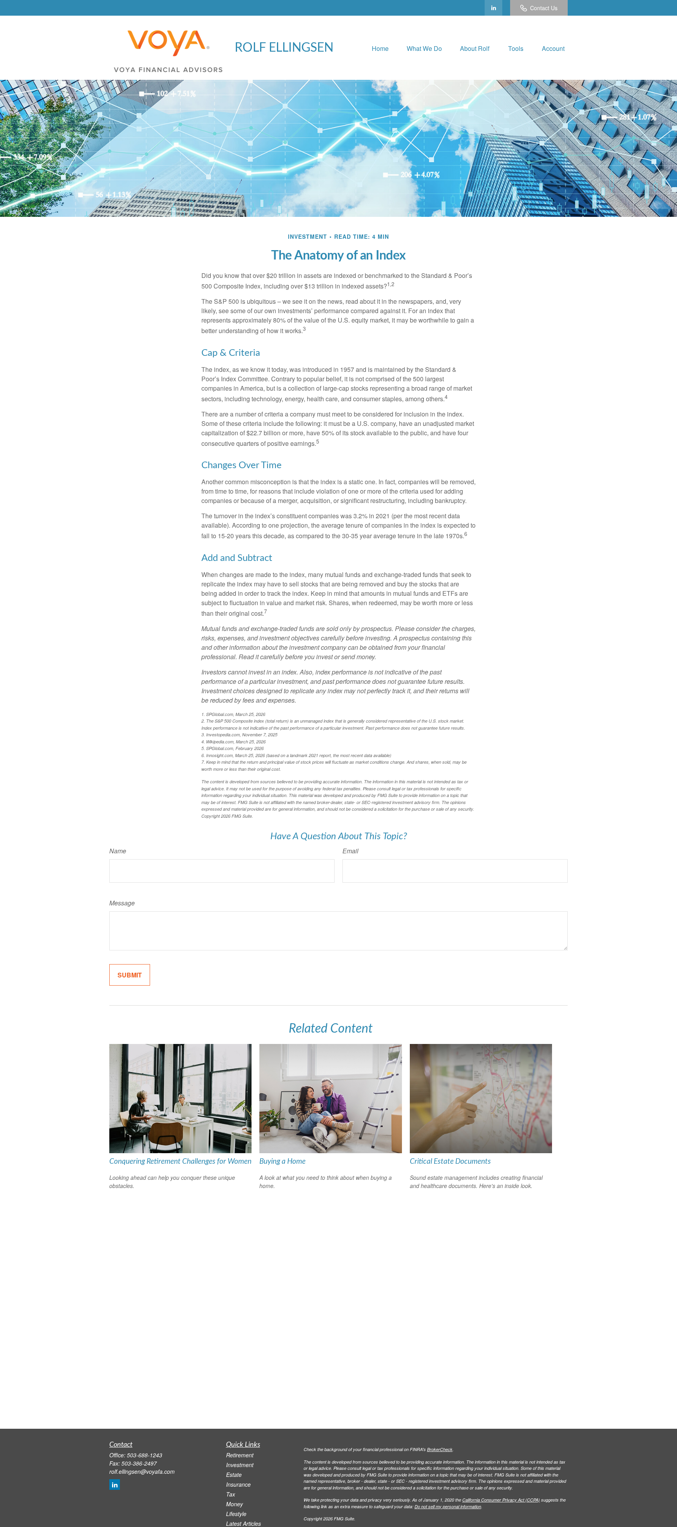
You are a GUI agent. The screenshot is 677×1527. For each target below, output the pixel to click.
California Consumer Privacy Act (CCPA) (501, 1500)
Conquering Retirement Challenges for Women (180, 1161)
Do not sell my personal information (448, 1506)
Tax (230, 1494)
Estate (234, 1474)
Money (234, 1504)
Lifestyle (236, 1514)
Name (117, 850)
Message (122, 902)
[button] (380, 48)
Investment (239, 1465)
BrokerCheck (440, 1449)
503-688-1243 (144, 1455)
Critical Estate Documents (450, 1161)
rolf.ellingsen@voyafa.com (142, 1471)
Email (350, 850)
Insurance (238, 1484)
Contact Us (544, 8)
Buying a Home (282, 1161)
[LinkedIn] (493, 8)
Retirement (239, 1455)
